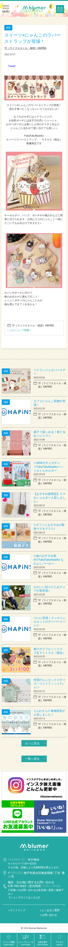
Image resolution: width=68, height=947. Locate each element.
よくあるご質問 (50, 911)
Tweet (11, 66)
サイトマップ (17, 911)
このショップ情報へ (20, 331)
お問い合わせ (49, 915)
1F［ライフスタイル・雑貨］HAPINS (25, 48)
